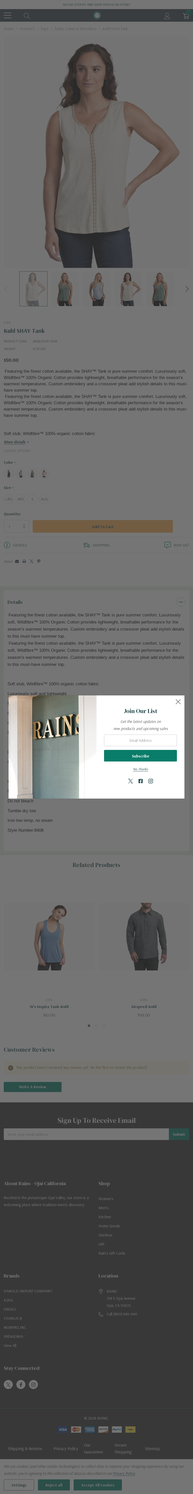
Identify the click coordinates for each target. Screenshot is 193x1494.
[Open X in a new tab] (130, 781)
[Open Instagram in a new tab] (150, 781)
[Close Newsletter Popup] (178, 701)
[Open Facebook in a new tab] (140, 781)
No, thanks (140, 769)
